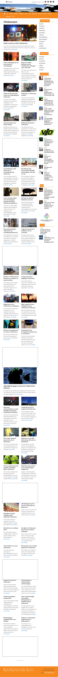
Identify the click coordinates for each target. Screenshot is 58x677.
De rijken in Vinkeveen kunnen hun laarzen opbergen (28, 529)
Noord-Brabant (43, 37)
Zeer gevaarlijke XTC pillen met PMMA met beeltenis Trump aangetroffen (48, 121)
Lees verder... (14, 49)
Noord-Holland (43, 39)
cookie (39, 2)
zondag (41, 69)
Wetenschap (34, 13)
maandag (41, 56)
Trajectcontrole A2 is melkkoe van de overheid (28, 230)
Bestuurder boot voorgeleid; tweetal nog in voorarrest (28, 331)
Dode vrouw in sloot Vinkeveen (16, 43)
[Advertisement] (20, 148)
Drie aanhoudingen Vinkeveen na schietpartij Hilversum (11, 230)
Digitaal (11, 13)
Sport (30, 13)
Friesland (41, 28)
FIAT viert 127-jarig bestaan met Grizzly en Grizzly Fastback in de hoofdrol (49, 205)
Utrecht (41, 43)
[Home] (15, 8)
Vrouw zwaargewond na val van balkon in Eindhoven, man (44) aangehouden (49, 102)
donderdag (42, 63)
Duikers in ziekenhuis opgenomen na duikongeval (28, 619)
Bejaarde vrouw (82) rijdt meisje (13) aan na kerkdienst (28, 440)
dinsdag (41, 58)
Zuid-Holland (42, 48)
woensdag (42, 61)
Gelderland (42, 30)
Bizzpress (50, 13)
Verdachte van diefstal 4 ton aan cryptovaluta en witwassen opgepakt (48, 142)
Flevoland (41, 26)
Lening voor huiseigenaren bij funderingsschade (49, 151)
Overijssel (41, 41)
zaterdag (41, 67)
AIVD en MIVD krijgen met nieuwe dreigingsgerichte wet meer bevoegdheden (49, 111)
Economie (16, 13)
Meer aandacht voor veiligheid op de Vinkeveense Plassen (28, 306)
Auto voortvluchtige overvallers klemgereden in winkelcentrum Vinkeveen (27, 600)
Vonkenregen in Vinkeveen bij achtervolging (26, 582)
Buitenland (40, 13)
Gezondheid (21, 13)
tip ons (42, 2)
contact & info (34, 2)
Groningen (42, 32)
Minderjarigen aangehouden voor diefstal (10, 619)
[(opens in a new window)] (46, 2)
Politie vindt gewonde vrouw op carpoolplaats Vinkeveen (11, 95)
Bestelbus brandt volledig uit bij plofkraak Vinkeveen (10, 515)
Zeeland (41, 46)
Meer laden (20, 660)
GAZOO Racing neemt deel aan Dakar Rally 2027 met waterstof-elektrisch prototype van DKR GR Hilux (49, 194)
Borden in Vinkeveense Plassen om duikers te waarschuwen (11, 278)
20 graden (9, 1)
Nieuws (45, 13)
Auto (7, 13)
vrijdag (41, 65)
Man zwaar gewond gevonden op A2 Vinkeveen (10, 440)
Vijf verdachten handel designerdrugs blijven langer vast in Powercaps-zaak (49, 92)
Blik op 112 (8, 16)
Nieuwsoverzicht (5, 13)
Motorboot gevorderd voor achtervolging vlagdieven (28, 467)
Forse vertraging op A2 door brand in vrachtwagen (11, 64)
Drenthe (41, 24)
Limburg (41, 35)
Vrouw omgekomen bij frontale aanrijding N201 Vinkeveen (11, 467)
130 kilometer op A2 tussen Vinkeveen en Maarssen (28, 505)
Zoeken (13, 16)
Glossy (26, 13)
